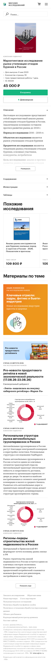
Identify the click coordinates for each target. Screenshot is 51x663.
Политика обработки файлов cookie (19, 605)
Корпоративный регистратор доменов (20, 617)
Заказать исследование (13, 595)
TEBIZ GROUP (11, 260)
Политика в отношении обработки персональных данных (25, 609)
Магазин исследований (17, 4)
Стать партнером (28, 599)
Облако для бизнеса (12, 614)
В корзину (25, 92)
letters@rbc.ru (38, 653)
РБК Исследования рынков (18, 290)
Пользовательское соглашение (17, 602)
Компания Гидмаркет (12, 56)
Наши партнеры (10, 599)
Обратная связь (34, 595)
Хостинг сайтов (10, 621)
